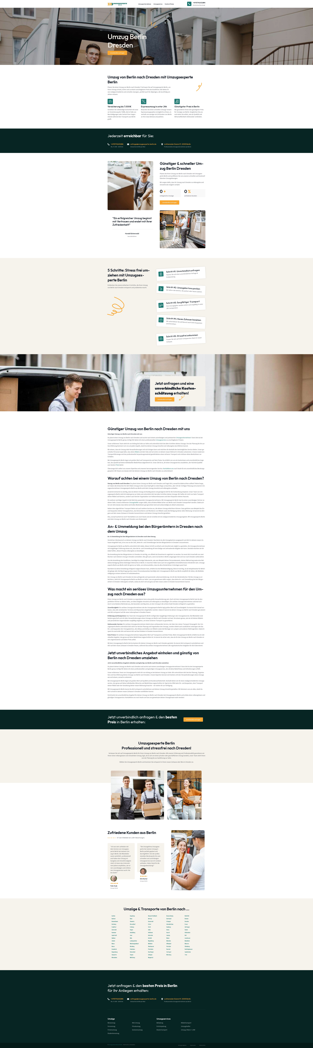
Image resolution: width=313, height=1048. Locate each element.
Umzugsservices (163, 1019)
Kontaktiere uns (168, 469)
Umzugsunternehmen (144, 4)
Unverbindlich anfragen (117, 53)
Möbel (137, 452)
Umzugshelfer (134, 503)
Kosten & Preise (169, 4)
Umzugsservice (157, 4)
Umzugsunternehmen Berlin (115, 1044)
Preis (117, 465)
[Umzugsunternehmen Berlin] (117, 4)
